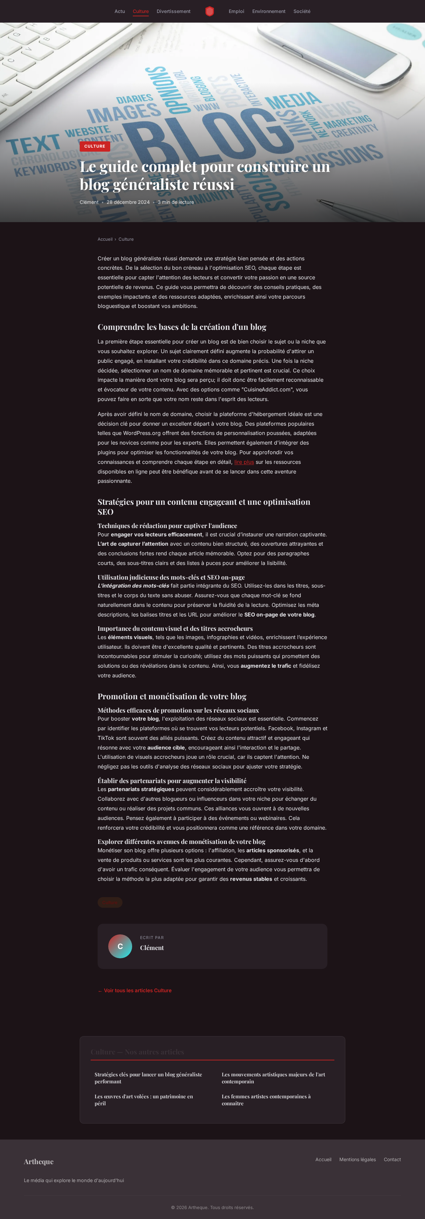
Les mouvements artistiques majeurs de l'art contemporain (273, 1078)
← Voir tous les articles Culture (135, 990)
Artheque (38, 1161)
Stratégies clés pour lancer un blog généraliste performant (148, 1078)
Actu (120, 11)
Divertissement (174, 11)
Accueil (105, 239)
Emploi (236, 11)
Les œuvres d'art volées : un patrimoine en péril (144, 1100)
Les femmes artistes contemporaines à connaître (266, 1100)
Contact (392, 1159)
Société (302, 11)
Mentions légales (357, 1159)
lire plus (244, 462)
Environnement (269, 11)
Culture (141, 11)
